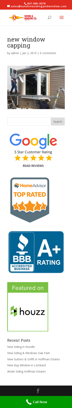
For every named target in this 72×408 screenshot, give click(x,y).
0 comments (48, 53)
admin (15, 53)
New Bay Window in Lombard (26, 365)
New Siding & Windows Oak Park (28, 353)
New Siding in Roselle (21, 347)
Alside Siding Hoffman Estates (26, 371)
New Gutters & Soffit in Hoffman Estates (33, 359)
